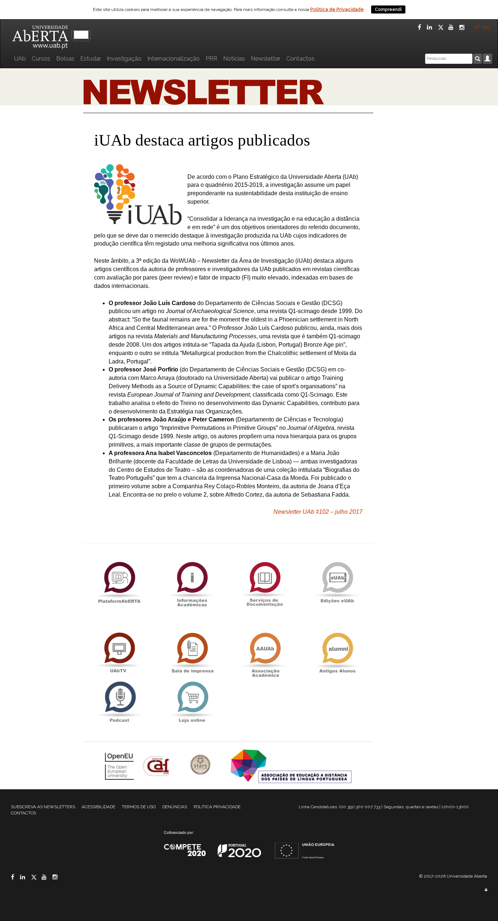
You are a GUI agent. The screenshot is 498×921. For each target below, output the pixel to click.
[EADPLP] (291, 765)
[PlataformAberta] (119, 582)
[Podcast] (119, 701)
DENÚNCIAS (174, 806)
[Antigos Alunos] (337, 653)
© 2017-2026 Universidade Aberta (453, 876)
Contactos (300, 58)
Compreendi (388, 9)
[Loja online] (192, 701)
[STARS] (201, 765)
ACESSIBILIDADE (98, 806)
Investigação (124, 58)
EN (486, 27)
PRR (211, 58)
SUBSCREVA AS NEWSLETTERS (43, 806)
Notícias (234, 58)
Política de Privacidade (337, 9)
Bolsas (65, 58)
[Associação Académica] (265, 653)
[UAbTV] (119, 653)
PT (477, 27)
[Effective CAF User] (157, 765)
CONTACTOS (23, 813)
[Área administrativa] (486, 890)
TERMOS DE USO (139, 806)
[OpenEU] (120, 765)
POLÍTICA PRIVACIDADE (217, 806)
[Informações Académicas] (192, 582)
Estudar (90, 58)
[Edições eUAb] (337, 582)
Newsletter (265, 58)
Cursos (41, 58)
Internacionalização (173, 58)
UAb (20, 58)
